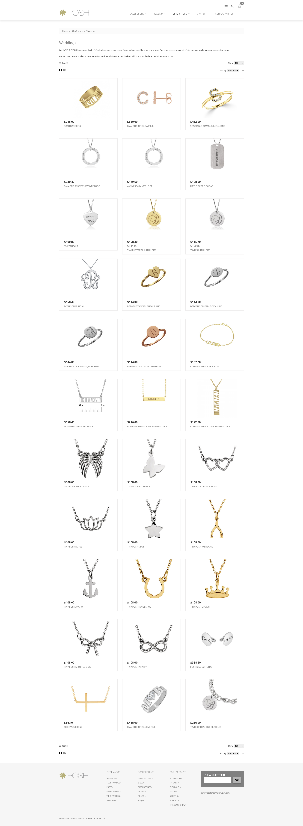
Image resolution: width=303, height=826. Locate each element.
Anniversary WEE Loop (139, 186)
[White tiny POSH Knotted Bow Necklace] (90, 639)
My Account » (176, 778)
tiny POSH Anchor (74, 607)
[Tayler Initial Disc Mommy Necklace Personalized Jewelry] (217, 218)
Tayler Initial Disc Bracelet (205, 727)
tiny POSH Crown (200, 607)
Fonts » (142, 796)
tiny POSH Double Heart (203, 486)
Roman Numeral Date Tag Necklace (210, 426)
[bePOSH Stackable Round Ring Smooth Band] (153, 338)
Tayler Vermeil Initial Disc (141, 250)
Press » (110, 787)
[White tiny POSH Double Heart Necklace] (217, 458)
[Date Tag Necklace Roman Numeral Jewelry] (217, 398)
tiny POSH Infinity (137, 667)
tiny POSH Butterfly (138, 486)
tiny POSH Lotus (73, 546)
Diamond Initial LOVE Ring (141, 727)
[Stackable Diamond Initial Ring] (217, 98)
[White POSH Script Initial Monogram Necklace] (90, 278)
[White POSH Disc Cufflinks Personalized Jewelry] (217, 639)
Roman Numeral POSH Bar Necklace (147, 426)
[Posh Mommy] (74, 13)
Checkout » (175, 787)
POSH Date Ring (72, 126)
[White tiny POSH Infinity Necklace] (153, 639)
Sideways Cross (73, 727)
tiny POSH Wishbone (201, 546)
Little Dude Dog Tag (201, 186)
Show (230, 63)
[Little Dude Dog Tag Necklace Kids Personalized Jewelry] (217, 158)
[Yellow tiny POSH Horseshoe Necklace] (153, 578)
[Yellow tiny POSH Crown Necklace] (217, 578)
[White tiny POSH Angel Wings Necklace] (90, 458)
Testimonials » (114, 783)
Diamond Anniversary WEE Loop (82, 186)
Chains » (142, 792)
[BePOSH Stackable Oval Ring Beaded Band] (217, 278)
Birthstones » (145, 787)
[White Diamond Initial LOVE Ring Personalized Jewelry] (153, 699)
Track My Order (178, 805)
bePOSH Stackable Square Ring (81, 366)
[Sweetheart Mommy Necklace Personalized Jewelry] (90, 218)
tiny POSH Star (135, 546)
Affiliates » (112, 800)
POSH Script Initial (74, 306)
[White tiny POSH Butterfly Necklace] (153, 458)
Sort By (223, 71)
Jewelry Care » (145, 778)
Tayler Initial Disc (200, 250)
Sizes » (141, 783)
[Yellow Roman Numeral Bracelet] (217, 338)
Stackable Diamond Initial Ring (207, 126)
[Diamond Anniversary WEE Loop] (90, 158)
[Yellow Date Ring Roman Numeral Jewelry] (90, 98)
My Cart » (174, 783)
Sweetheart (71, 246)
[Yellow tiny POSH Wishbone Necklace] (217, 518)
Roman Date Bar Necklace (78, 426)
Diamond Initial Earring (140, 126)
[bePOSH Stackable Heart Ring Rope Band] (153, 278)
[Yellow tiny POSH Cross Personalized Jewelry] (90, 699)
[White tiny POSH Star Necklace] (153, 518)
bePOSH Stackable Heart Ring (143, 306)
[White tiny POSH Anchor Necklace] (90, 578)
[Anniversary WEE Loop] (153, 158)
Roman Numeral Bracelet (204, 366)
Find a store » (114, 792)
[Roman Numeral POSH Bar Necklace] (153, 398)
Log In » (173, 792)
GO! (237, 780)
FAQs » (141, 800)
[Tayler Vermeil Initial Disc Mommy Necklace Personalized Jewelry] (153, 218)
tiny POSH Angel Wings (76, 486)
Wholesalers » (114, 796)
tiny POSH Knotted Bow (77, 667)
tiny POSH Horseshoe (139, 607)
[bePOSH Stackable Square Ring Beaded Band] (90, 338)
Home (65, 31)
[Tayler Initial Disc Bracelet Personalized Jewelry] (217, 699)
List (64, 70)
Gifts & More (77, 31)
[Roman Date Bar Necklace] (90, 398)
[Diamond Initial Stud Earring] (153, 98)
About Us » (112, 778)
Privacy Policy (99, 818)
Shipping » (174, 796)
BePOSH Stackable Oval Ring (206, 306)
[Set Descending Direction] (243, 70)
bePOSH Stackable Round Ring (144, 366)
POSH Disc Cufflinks (201, 667)
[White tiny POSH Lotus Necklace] (90, 518)
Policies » (174, 800)
